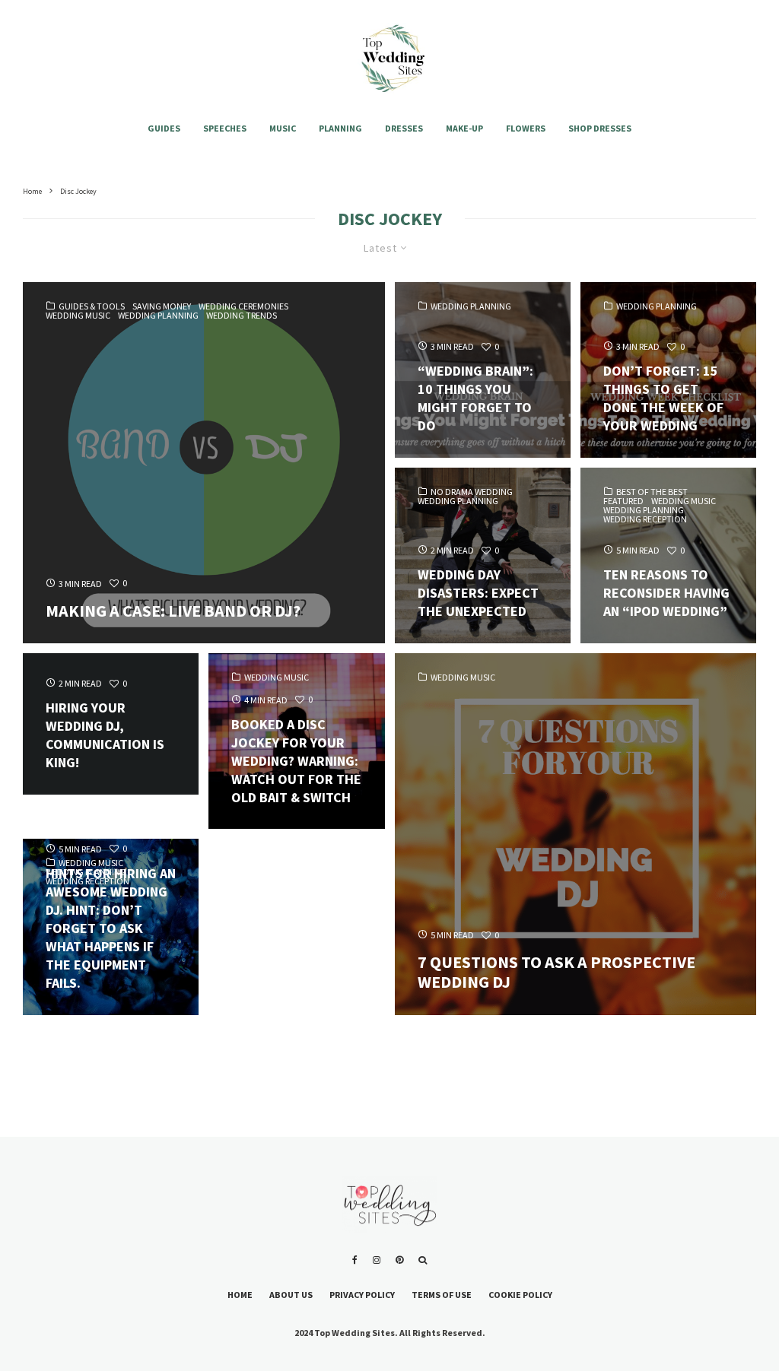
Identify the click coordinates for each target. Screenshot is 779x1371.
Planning (340, 128)
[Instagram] (376, 1260)
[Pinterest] (399, 1260)
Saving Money (161, 306)
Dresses (404, 128)
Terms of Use (442, 1294)
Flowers (525, 128)
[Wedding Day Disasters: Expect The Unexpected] (483, 555)
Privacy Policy (362, 1294)
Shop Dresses (599, 128)
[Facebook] (355, 1260)
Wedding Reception (645, 519)
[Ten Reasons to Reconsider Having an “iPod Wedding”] (668, 555)
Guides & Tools (92, 306)
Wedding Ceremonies (243, 306)
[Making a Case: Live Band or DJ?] (204, 463)
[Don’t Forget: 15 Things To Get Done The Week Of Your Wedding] (668, 370)
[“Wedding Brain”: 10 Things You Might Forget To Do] (483, 370)
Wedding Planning (158, 315)
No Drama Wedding (472, 492)
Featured (623, 501)
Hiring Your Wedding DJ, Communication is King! (105, 735)
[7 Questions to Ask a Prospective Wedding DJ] (576, 834)
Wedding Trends (241, 315)
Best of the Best (652, 492)
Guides (164, 128)
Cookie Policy (520, 1294)
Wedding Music (78, 315)
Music (282, 128)
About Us (291, 1294)
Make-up (464, 128)
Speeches (224, 128)
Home (240, 1294)
